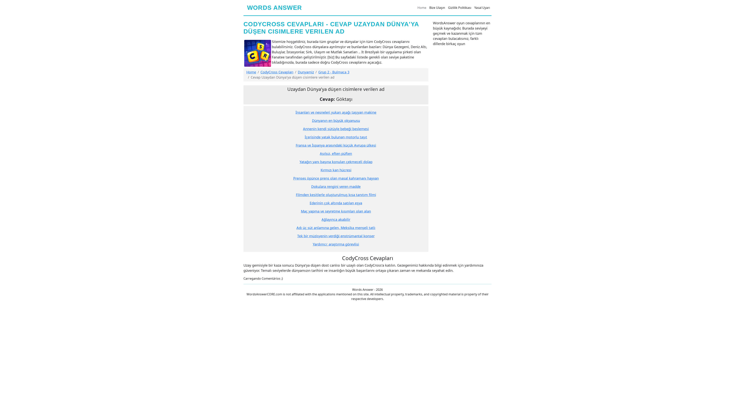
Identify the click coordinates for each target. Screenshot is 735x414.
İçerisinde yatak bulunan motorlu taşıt (336, 137)
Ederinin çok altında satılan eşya (336, 203)
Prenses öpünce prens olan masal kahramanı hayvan (336, 178)
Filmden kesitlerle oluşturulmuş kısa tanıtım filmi (336, 194)
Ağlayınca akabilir (336, 219)
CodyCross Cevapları (277, 72)
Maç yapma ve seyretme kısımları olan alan (336, 211)
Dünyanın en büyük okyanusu (336, 120)
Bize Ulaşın (437, 8)
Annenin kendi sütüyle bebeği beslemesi (336, 129)
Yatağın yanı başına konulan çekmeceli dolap (336, 161)
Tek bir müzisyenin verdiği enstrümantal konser (336, 236)
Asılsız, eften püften (336, 153)
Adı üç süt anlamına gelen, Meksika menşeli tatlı (335, 227)
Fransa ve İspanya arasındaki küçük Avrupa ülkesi (336, 145)
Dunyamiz (306, 72)
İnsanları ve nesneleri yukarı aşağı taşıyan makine (336, 112)
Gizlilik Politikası (459, 8)
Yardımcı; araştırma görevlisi (336, 244)
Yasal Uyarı (482, 8)
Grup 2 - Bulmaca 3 (333, 72)
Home (421, 8)
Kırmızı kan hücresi (336, 170)
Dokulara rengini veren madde (336, 186)
